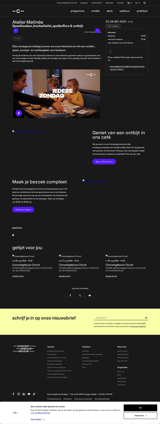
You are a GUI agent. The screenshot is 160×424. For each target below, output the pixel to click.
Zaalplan (85, 358)
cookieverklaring (42, 413)
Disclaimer (67, 399)
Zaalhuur (125, 11)
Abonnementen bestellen (92, 354)
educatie (109, 3)
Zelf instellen (36, 419)
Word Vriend (122, 351)
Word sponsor (123, 358)
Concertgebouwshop (55, 374)
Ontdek (95, 11)
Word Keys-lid (123, 354)
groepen (84, 3)
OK (140, 408)
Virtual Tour (87, 364)
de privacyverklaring (138, 326)
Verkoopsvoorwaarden (83, 399)
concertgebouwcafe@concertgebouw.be (127, 66)
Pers (119, 375)
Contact (85, 351)
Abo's (110, 11)
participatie (97, 3)
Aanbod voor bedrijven (56, 367)
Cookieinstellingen (102, 399)
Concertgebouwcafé (90, 361)
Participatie (52, 354)
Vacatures (121, 385)
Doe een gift (122, 361)
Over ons (121, 372)
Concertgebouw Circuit (67, 3)
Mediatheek (122, 378)
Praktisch (142, 11)
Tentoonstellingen (54, 361)
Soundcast (121, 381)
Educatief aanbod (54, 364)
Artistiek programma (55, 351)
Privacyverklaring (54, 399)
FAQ (84, 367)
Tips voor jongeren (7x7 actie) (59, 371)
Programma (77, 11)
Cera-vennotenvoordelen (57, 377)
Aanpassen (139, 415)
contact (120, 3)
